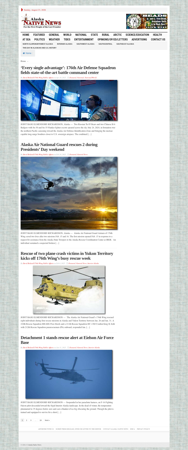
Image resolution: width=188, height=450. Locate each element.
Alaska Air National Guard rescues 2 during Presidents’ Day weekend (59, 147)
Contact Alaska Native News (115, 429)
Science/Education (137, 34)
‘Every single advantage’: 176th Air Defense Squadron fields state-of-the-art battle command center (68, 70)
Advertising (139, 39)
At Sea (26, 39)
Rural (105, 34)
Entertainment (84, 39)
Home (28, 53)
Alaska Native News (33, 445)
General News (82, 154)
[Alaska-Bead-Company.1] (146, 21)
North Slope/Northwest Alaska (38, 44)
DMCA (132, 429)
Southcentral (105, 44)
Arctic (117, 34)
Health (157, 34)
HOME (26, 34)
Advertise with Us (46, 429)
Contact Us (158, 39)
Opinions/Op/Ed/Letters (113, 39)
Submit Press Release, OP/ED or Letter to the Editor (78, 429)
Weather (54, 39)
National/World (91, 77)
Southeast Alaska (125, 44)
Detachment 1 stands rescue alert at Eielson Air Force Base (67, 340)
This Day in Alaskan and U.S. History (39, 48)
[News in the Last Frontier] (42, 21)
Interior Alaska (64, 44)
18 (41, 420)
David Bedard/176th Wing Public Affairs (38, 77)
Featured (39, 34)
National (81, 34)
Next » (47, 420)
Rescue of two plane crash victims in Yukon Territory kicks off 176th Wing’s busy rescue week (67, 256)
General (54, 34)
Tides (67, 39)
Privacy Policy (143, 429)
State (94, 34)
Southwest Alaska (85, 44)
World (67, 34)
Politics (39, 39)
